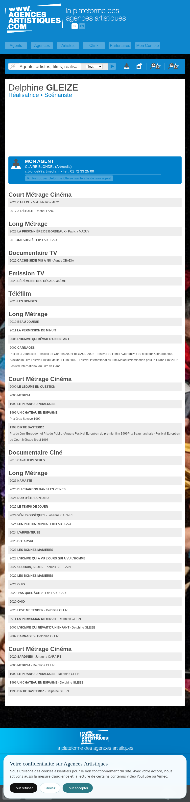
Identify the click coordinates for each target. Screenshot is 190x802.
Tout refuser (23, 788)
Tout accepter (77, 788)
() (63, 167)
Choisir (50, 788)
